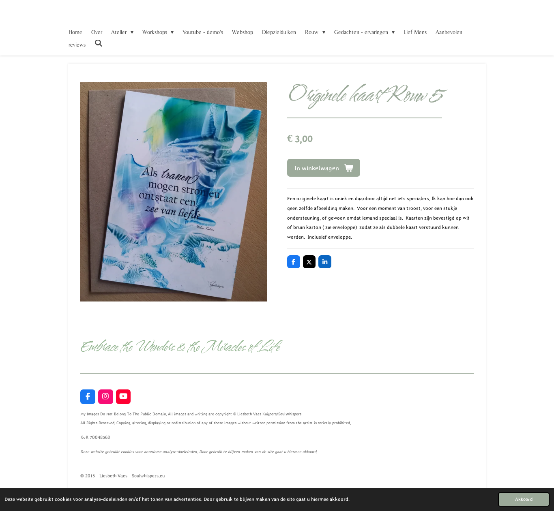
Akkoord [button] (524, 499)
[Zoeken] (98, 43)
